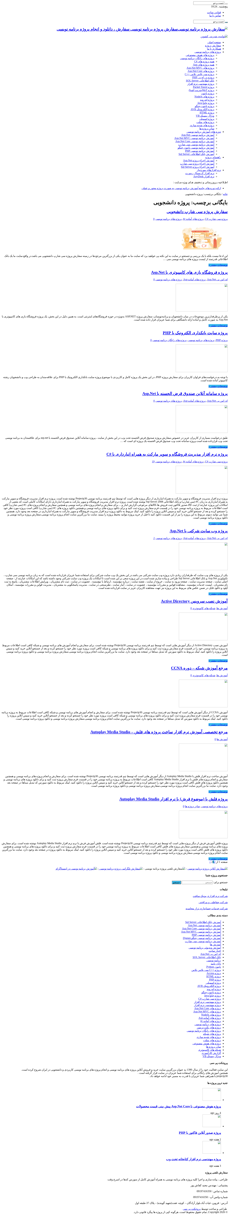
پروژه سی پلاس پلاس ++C (199, 74)
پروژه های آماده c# (193, 219)
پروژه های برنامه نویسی (207, 51)
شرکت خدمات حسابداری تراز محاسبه (207, 908)
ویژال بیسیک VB (205, 115)
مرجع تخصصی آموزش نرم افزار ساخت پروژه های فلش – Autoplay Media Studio (159, 732)
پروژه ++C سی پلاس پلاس (206, 970)
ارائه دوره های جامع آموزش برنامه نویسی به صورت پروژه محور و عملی (181, 188)
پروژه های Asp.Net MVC (200, 67)
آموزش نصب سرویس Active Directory (194, 601)
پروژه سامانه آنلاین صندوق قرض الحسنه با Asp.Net (185, 393)
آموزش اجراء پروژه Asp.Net (198, 160)
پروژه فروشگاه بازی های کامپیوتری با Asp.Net (189, 272)
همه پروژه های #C (204, 61)
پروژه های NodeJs (204, 96)
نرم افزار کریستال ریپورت (199, 173)
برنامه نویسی (213, 960)
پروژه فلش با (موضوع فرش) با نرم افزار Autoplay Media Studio (173, 799)
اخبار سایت (215, 950)
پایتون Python (213, 966)
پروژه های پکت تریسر (209, 1027)
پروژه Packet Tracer (203, 87)
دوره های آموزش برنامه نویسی (204, 131)
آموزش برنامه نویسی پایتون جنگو (196, 147)
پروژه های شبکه (212, 1033)
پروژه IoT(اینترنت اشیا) (201, 90)
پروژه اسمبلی (206, 118)
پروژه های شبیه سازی (202, 125)
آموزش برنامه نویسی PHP (199, 150)
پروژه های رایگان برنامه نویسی (197, 58)
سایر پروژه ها (206, 128)
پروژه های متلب (205, 122)
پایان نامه (216, 963)
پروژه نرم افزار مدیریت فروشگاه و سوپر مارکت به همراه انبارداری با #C (167, 454)
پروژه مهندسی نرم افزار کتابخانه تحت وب (193, 1159)
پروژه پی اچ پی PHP (203, 77)
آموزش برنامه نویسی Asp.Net (197, 134)
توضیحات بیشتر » (218, 265)
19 (153, 461)
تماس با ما (215, 15)
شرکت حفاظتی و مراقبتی (213, 902)
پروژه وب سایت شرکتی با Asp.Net (199, 531)
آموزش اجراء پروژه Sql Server (197, 166)
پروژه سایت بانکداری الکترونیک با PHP (195, 333)
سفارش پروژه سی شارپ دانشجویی (197, 211)
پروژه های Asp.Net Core (201, 71)
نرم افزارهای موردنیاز (209, 170)
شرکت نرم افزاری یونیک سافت (210, 896)
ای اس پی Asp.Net (217, 279)
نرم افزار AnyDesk (203, 176)
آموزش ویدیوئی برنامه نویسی (205, 947)
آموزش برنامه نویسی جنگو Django (202, 938)
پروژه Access (214, 973)
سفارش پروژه (213, 45)
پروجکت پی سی (192, 1208)
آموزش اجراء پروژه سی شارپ (197, 163)
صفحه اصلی (214, 42)
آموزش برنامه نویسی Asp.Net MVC (194, 138)
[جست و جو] (226, 3)
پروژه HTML (207, 112)
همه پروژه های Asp (203, 64)
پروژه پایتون (207, 93)
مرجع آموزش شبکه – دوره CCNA (199, 668)
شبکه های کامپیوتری (203, 608)
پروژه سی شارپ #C (216, 219)
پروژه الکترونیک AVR (202, 109)
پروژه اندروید (207, 99)
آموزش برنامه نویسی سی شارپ (196, 144)
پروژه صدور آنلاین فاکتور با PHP (200, 1132)
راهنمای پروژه (213, 157)
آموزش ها (222, 608)
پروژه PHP (222, 340)
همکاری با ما (214, 48)
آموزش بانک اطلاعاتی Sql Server (196, 154)
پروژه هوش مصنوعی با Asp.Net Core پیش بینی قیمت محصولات (178, 1106)
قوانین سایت (214, 12)
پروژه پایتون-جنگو (204, 106)
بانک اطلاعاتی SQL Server (200, 80)
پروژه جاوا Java (205, 103)
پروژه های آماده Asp (194, 279)
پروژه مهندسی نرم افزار (200, 83)
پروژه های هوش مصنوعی (200, 55)
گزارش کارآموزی (211, 1053)
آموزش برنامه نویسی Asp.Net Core (194, 141)
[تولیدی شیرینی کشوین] (214, 36)
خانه (225, 194)
